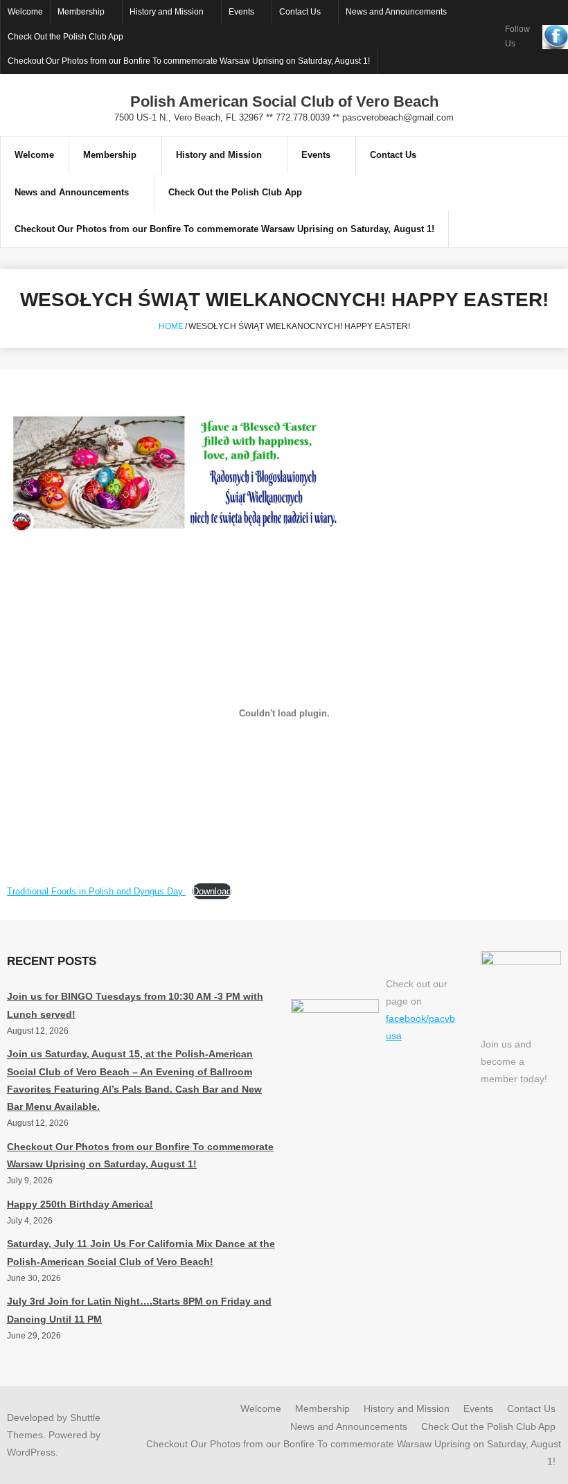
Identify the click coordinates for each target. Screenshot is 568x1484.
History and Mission (167, 12)
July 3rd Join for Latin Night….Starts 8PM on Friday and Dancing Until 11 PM (139, 1310)
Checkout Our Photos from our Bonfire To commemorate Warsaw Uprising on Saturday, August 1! (189, 61)
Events (241, 12)
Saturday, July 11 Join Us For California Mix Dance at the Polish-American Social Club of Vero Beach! (141, 1252)
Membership (81, 12)
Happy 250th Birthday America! (80, 1204)
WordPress (31, 1452)
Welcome (25, 12)
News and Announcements (396, 12)
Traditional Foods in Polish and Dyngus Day (96, 891)
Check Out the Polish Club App (65, 37)
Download (212, 891)
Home (171, 326)
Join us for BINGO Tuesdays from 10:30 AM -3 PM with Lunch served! (135, 1005)
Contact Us (300, 12)
